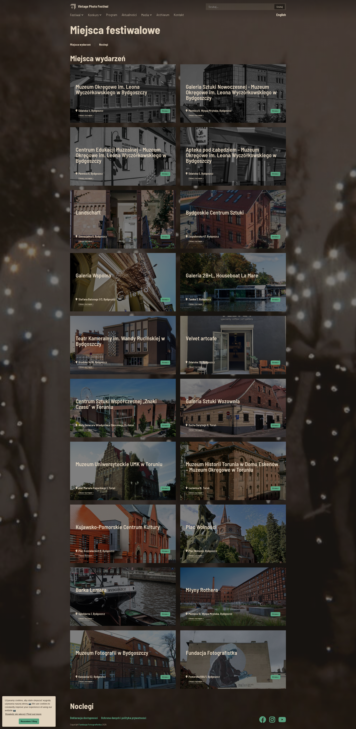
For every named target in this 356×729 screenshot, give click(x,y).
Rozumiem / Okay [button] (29, 721)
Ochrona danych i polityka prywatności (123, 718)
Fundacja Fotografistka (90, 724)
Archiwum (162, 15)
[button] (77, 15)
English (281, 15)
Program (111, 15)
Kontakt (179, 15)
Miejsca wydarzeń (80, 44)
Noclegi (103, 44)
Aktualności (129, 15)
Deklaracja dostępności (84, 718)
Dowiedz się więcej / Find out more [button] (23, 714)
